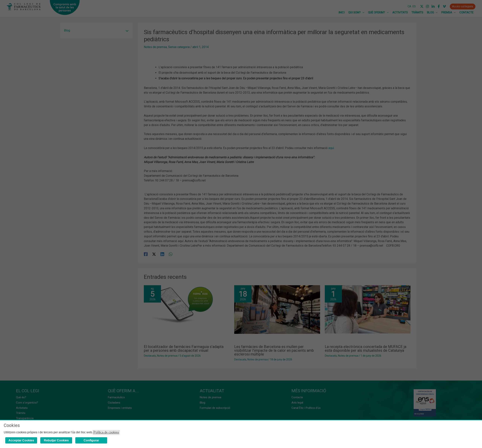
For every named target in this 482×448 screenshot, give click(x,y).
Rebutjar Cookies (56, 440)
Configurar (91, 440)
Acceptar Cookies (21, 440)
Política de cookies (106, 432)
